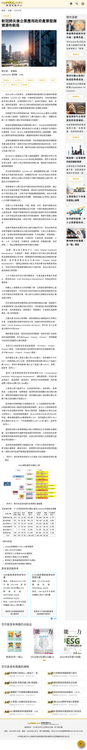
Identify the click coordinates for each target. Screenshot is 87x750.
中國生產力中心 (25, 736)
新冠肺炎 (6, 80)
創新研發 (42, 80)
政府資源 (6, 16)
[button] (38, 660)
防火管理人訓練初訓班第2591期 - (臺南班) (28, 702)
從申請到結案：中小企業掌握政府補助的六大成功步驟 (76, 223)
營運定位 (31, 80)
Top (55, 619)
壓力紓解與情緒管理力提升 (64, 673)
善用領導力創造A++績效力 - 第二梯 (25, 673)
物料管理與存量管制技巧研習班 (66, 711)
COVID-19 (18, 80)
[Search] (76, 4)
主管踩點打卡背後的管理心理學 (76, 199)
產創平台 (14, 85)
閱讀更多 (78, 54)
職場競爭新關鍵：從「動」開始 (76, 243)
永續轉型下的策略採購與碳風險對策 (25, 692)
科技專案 (24, 85)
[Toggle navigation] (83, 4)
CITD (5, 85)
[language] (71, 4)
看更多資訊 (14, 613)
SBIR (53, 80)
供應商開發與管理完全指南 (64, 683)
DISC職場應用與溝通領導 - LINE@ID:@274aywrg (31, 711)
